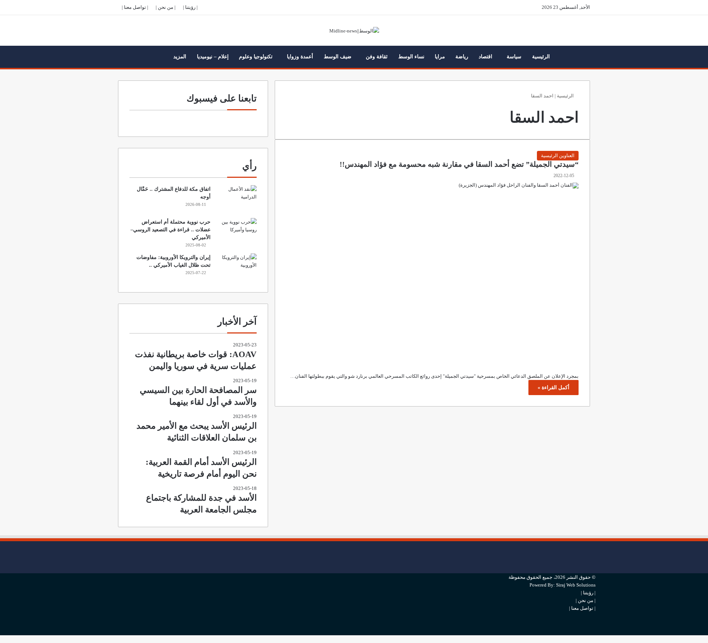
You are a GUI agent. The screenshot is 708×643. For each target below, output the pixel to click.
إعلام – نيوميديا (213, 56)
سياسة (514, 56)
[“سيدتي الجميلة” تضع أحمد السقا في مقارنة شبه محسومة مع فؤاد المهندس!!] (432, 272)
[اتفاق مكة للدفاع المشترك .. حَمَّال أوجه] (236, 199)
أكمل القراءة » (553, 387)
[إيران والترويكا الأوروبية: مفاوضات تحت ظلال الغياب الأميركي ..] (236, 267)
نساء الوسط (411, 56)
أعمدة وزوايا (300, 56)
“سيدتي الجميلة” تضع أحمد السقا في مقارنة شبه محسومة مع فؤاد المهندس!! (459, 164)
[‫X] (594, 557)
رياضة (461, 56)
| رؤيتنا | (190, 7)
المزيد (179, 56)
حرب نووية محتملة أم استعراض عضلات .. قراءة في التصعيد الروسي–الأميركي (171, 229)
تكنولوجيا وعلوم (256, 56)
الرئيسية (541, 56)
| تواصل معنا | (135, 7)
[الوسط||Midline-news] (354, 30)
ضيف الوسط (337, 56)
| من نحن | (166, 7)
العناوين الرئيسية (558, 155)
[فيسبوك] (594, 545)
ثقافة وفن (377, 56)
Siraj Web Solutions (576, 585)
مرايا (440, 56)
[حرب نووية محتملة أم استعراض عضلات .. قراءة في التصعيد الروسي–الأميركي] (236, 232)
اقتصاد (485, 56)
